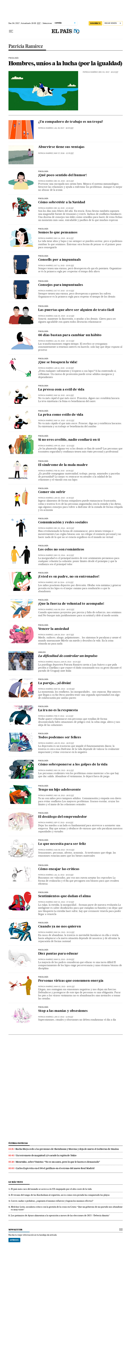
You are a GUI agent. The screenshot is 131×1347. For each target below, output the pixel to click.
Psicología (13, 58)
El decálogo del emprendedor (62, 817)
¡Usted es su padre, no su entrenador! (69, 576)
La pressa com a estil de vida (61, 389)
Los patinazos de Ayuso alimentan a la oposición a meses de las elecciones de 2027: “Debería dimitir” (60, 1215)
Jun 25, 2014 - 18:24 (71, 662)
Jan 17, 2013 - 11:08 (63, 1017)
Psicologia (43, 256)
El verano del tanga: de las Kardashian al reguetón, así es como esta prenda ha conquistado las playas (60, 1195)
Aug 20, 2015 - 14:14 (64, 316)
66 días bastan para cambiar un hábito (70, 335)
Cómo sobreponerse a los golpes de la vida (73, 764)
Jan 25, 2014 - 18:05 (64, 743)
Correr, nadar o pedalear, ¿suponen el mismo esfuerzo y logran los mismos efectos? (52, 1201)
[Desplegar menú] (11, 31)
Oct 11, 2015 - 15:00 (64, 266)
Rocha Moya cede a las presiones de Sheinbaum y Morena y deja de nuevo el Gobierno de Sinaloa (67, 1149)
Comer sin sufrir (52, 492)
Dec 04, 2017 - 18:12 (108, 72)
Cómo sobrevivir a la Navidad (61, 202)
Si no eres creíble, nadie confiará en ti (69, 440)
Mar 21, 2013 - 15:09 (64, 959)
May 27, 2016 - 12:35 (64, 153)
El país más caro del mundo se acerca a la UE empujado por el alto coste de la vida (51, 1189)
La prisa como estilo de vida (60, 414)
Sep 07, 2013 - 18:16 (63, 823)
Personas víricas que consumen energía (71, 980)
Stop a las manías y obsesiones (63, 1011)
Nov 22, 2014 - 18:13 (64, 555)
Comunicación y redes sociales (63, 522)
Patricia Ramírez (25, 46)
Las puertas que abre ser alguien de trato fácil (76, 310)
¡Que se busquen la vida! (57, 362)
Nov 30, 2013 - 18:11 (64, 770)
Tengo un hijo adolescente (59, 789)
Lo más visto (15, 1182)
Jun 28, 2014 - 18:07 (64, 635)
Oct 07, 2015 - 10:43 (64, 291)
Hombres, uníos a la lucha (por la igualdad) (65, 63)
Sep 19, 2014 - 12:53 (63, 582)
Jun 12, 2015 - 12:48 (64, 368)
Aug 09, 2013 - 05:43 (64, 850)
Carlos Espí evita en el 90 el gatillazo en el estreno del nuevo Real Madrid (55, 1168)
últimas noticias (18, 1143)
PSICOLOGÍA (43, 436)
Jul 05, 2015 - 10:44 (64, 341)
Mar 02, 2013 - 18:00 (64, 987)
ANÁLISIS (42, 652)
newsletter (15, 1229)
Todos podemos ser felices (59, 737)
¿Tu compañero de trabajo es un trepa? (70, 122)
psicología (43, 411)
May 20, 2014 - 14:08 (64, 689)
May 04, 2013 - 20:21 (64, 932)
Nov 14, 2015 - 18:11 (64, 238)
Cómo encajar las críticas (58, 869)
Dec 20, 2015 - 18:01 (64, 181)
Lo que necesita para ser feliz (62, 844)
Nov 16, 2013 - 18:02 (64, 795)
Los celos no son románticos (61, 549)
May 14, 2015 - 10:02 (64, 421)
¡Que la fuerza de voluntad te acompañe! (71, 603)
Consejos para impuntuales (60, 285)
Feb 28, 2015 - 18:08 (64, 471)
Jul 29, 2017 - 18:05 (63, 128)
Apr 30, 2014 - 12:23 (64, 446)
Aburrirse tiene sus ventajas (61, 147)
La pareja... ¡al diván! (54, 683)
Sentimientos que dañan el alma (64, 896)
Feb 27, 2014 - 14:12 (63, 716)
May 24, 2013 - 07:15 (64, 902)
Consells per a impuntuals (59, 260)
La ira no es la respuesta (58, 710)
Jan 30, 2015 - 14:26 (64, 498)
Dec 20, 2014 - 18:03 (64, 528)
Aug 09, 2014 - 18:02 (64, 610)
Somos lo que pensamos (57, 232)
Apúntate (14, 1240)
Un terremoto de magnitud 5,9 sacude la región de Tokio (46, 1155)
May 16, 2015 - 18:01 (64, 395)
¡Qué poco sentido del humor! (62, 175)
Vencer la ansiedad (53, 629)
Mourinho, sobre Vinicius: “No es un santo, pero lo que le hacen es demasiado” (58, 1161)
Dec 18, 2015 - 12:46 (64, 208)
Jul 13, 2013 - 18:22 (63, 875)
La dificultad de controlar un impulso (67, 656)
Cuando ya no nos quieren (59, 926)
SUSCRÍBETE (95, 23)
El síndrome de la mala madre (63, 465)
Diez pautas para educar (58, 953)
